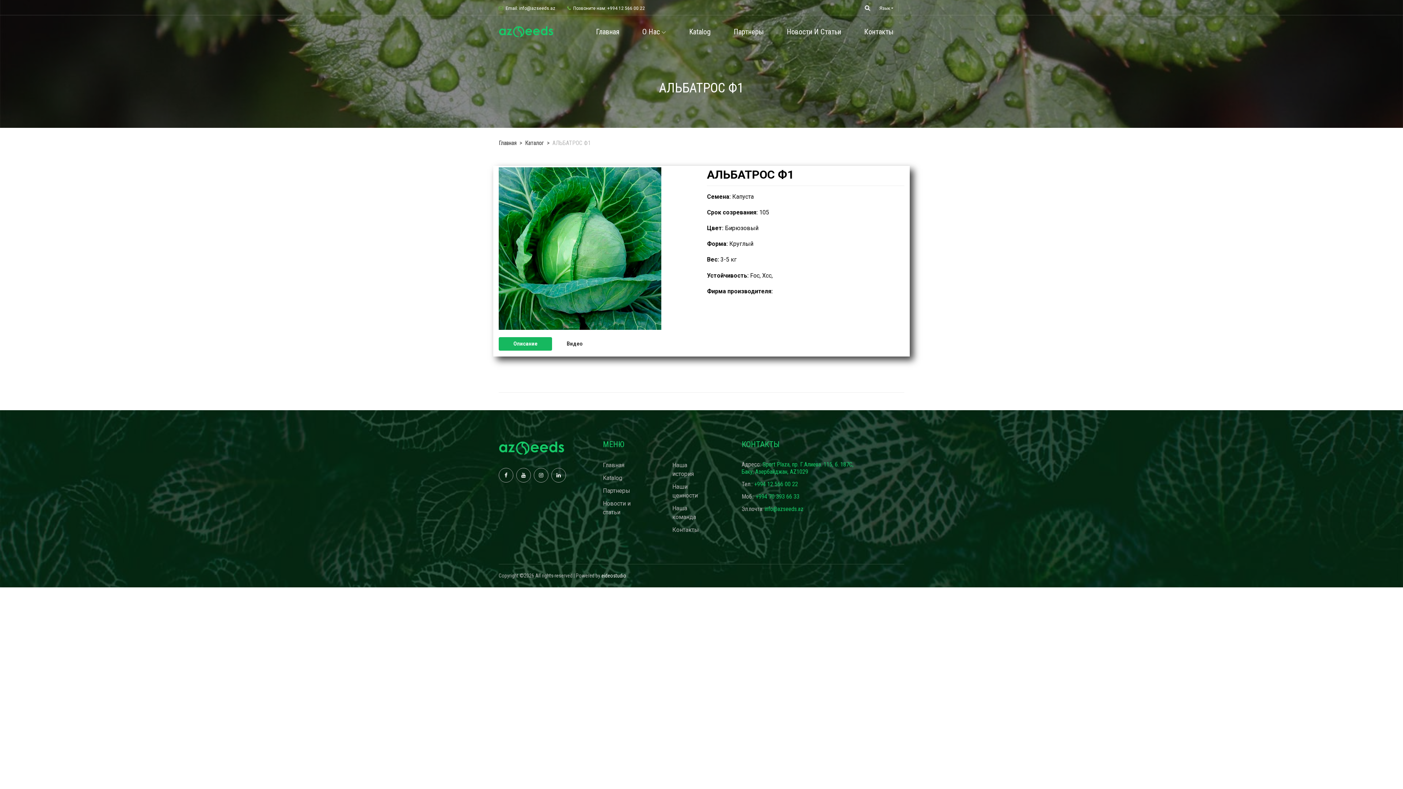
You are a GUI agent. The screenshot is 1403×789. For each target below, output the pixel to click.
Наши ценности (685, 491)
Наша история (683, 469)
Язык (884, 8)
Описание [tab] (525, 344)
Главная (607, 31)
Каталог (534, 143)
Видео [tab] (575, 344)
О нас (651, 31)
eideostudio (613, 576)
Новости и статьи (814, 31)
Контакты (878, 31)
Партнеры (749, 31)
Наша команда (684, 513)
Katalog (700, 31)
